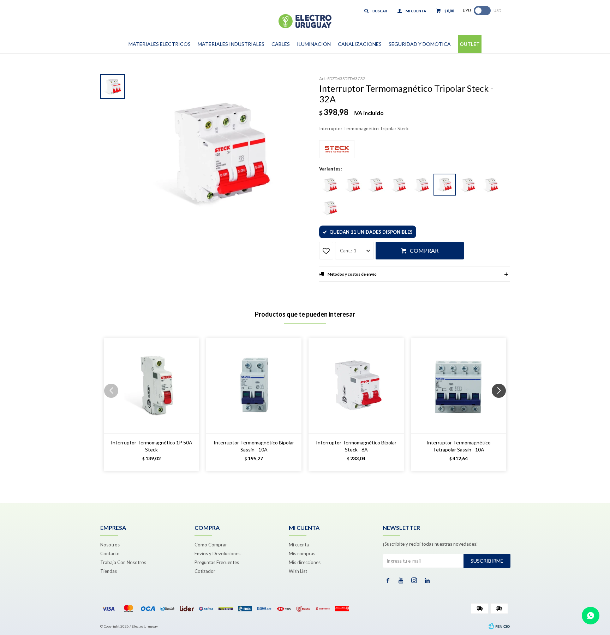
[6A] (329, 185)
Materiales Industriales (231, 44)
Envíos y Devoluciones (217, 553)
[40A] (467, 185)
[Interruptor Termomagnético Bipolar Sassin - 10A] (253, 385)
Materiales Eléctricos (159, 44)
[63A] (329, 207)
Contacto (110, 553)
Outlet (470, 44)
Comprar (424, 250)
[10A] (352, 185)
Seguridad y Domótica (420, 44)
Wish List (298, 571)
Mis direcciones (305, 562)
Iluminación (314, 44)
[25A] (421, 185)
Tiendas (108, 571)
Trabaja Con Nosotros (123, 562)
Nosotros (110, 544)
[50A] (490, 185)
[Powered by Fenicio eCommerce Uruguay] (499, 626)
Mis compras (302, 553)
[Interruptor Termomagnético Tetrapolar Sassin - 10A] (458, 385)
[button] (501, 405)
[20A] (398, 185)
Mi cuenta (299, 544)
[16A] (375, 185)
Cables (280, 44)
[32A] (444, 184)
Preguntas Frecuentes (217, 562)
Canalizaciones (360, 44)
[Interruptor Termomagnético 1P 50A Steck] (151, 385)
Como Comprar (211, 544)
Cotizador (205, 571)
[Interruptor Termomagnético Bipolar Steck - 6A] (356, 385)
